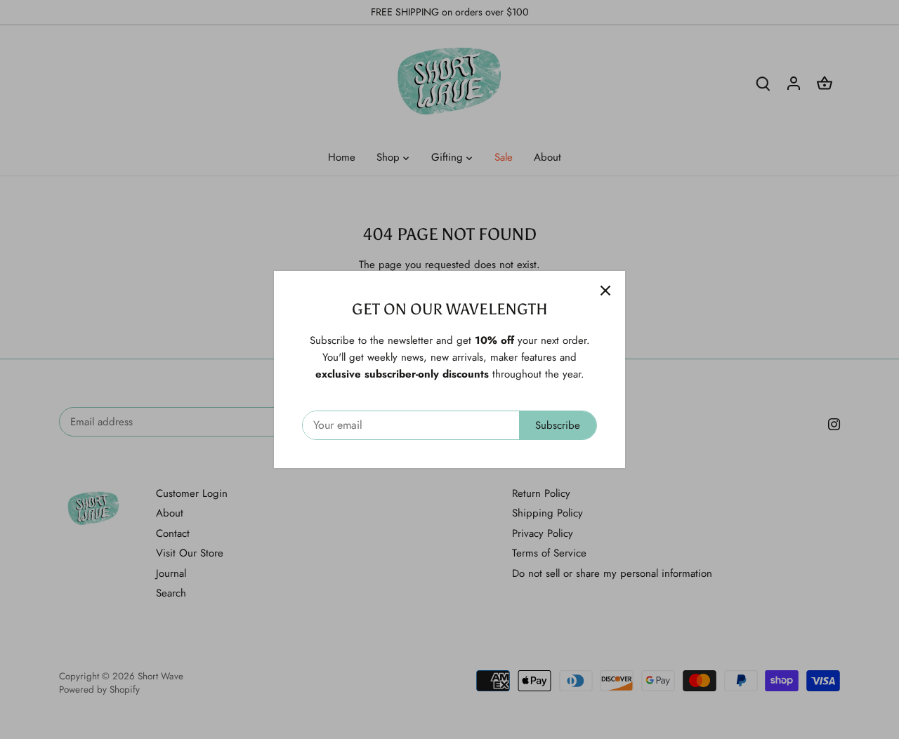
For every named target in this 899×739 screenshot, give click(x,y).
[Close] (605, 290)
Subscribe (557, 425)
